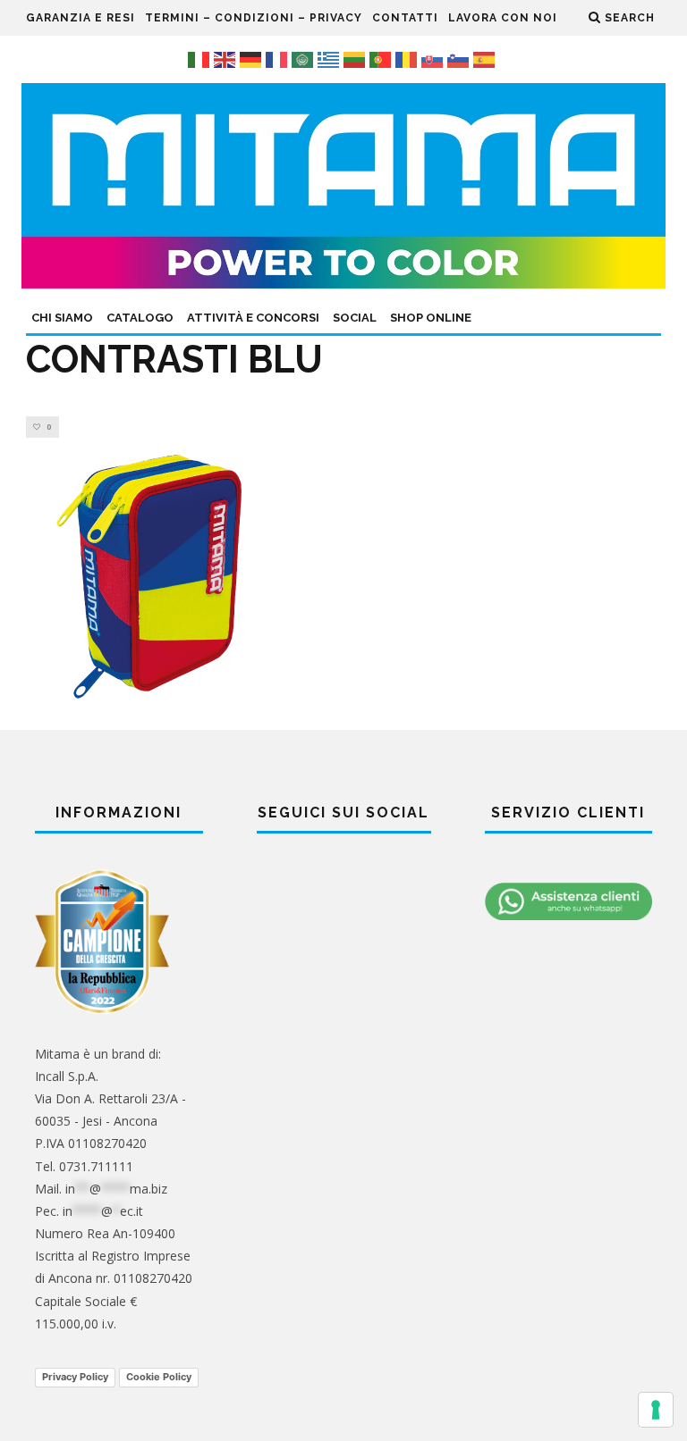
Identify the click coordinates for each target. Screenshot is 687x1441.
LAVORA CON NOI (502, 18)
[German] (253, 58)
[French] (279, 58)
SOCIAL (355, 317)
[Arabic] (305, 58)
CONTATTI (405, 18)
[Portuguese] (382, 58)
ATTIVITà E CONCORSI (253, 317)
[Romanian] (408, 58)
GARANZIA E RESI (80, 18)
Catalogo (140, 317)
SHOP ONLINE (430, 317)
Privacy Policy (75, 1376)
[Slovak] (434, 58)
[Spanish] (486, 58)
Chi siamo (62, 317)
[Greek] (331, 58)
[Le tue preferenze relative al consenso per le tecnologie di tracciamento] (656, 1410)
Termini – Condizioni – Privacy (253, 18)
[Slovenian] (460, 58)
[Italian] (201, 58)
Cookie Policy (158, 1376)
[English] (227, 58)
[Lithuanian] (356, 58)
